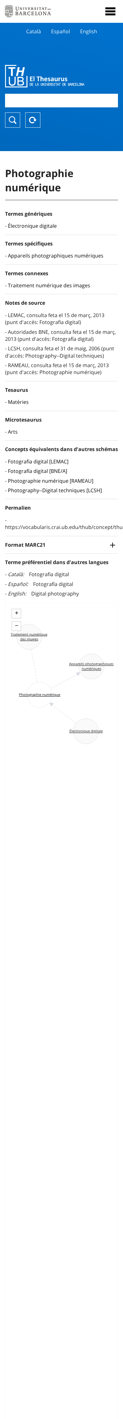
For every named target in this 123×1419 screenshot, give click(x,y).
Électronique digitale (32, 225)
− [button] (16, 625)
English (88, 31)
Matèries (18, 401)
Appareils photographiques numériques (55, 255)
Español (60, 31)
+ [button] (16, 613)
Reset (32, 120)
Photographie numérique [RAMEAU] (50, 480)
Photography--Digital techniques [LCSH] (55, 490)
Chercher (12, 120)
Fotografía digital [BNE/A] (37, 471)
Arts (13, 431)
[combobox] (61, 100)
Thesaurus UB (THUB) (44, 76)
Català (33, 31)
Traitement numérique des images (49, 285)
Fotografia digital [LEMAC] (38, 461)
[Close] (110, 11)
